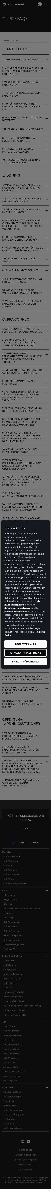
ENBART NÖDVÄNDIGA (25, 661)
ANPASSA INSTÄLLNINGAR (25, 652)
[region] (25, 594)
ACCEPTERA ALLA (25, 644)
